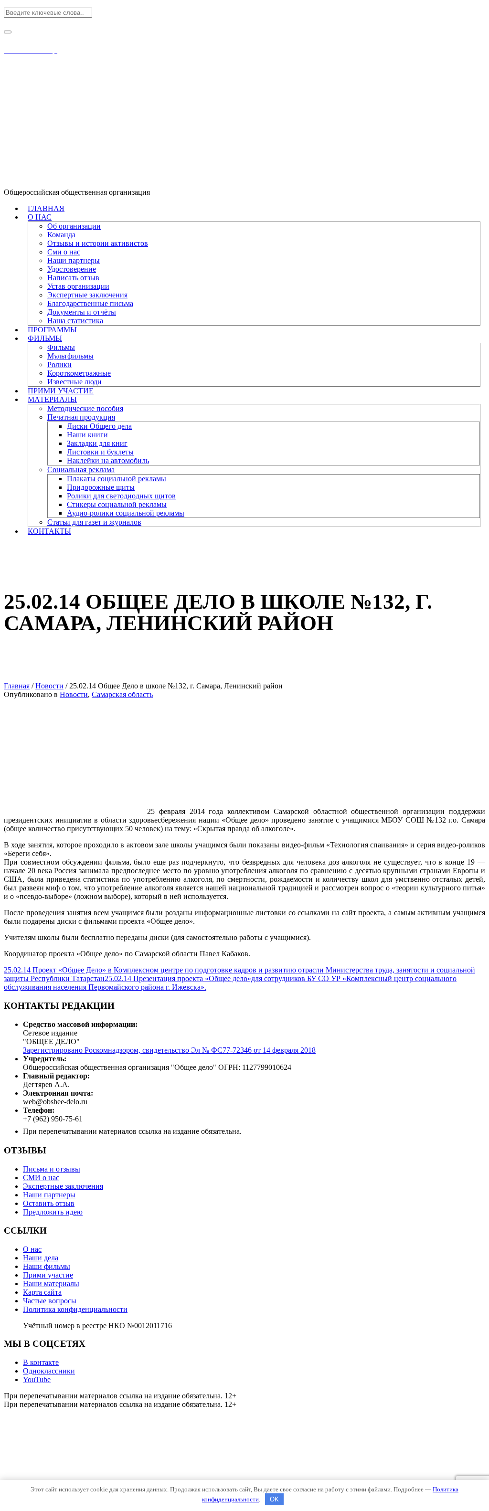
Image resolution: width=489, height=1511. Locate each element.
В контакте (41, 1362)
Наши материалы (51, 1283)
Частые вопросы (49, 1301)
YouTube (37, 1379)
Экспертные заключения (63, 1186)
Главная (17, 686)
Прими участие (48, 1275)
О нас (32, 1249)
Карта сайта (42, 1292)
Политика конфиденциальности (75, 1309)
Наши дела (40, 1258)
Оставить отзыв (48, 1203)
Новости (49, 686)
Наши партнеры (49, 1195)
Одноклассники (49, 1371)
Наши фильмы (46, 1266)
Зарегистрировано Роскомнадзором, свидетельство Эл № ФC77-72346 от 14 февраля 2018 (169, 1050)
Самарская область (122, 694)
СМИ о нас (41, 1177)
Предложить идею (53, 1212)
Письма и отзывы (51, 1169)
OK (274, 1499)
